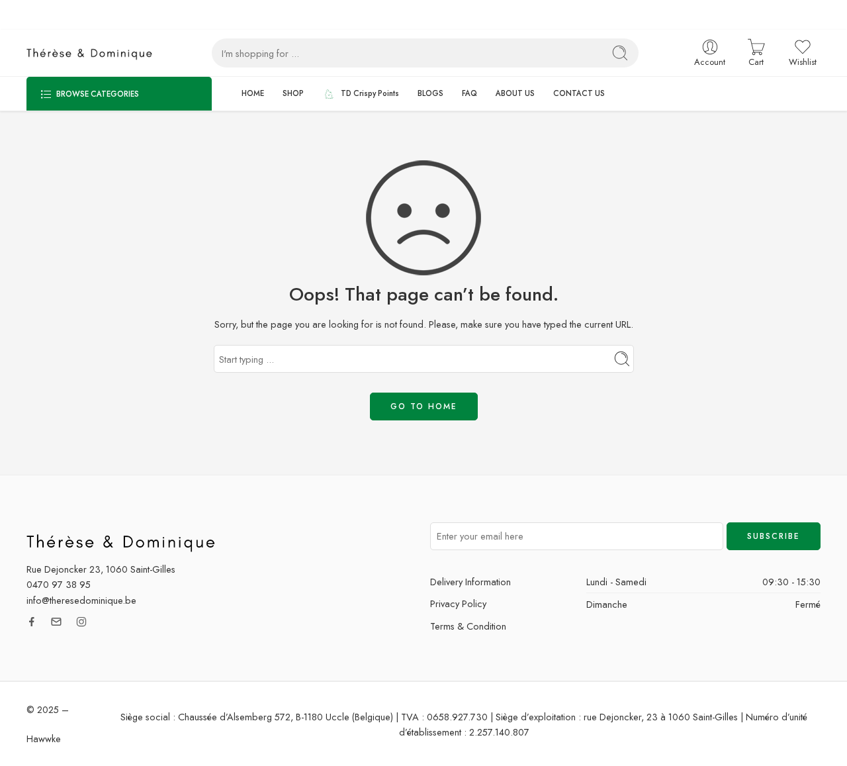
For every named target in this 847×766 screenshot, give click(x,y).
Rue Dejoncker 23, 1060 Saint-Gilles (100, 569)
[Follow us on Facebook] (31, 621)
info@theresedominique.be (81, 600)
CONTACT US (579, 93)
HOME (253, 93)
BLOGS (430, 93)
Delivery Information (470, 582)
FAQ (469, 93)
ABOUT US (515, 93)
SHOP (293, 93)
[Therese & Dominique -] (92, 53)
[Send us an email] (56, 622)
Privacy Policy (458, 603)
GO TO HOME (423, 406)
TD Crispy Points (370, 93)
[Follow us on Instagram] (81, 622)
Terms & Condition (468, 626)
